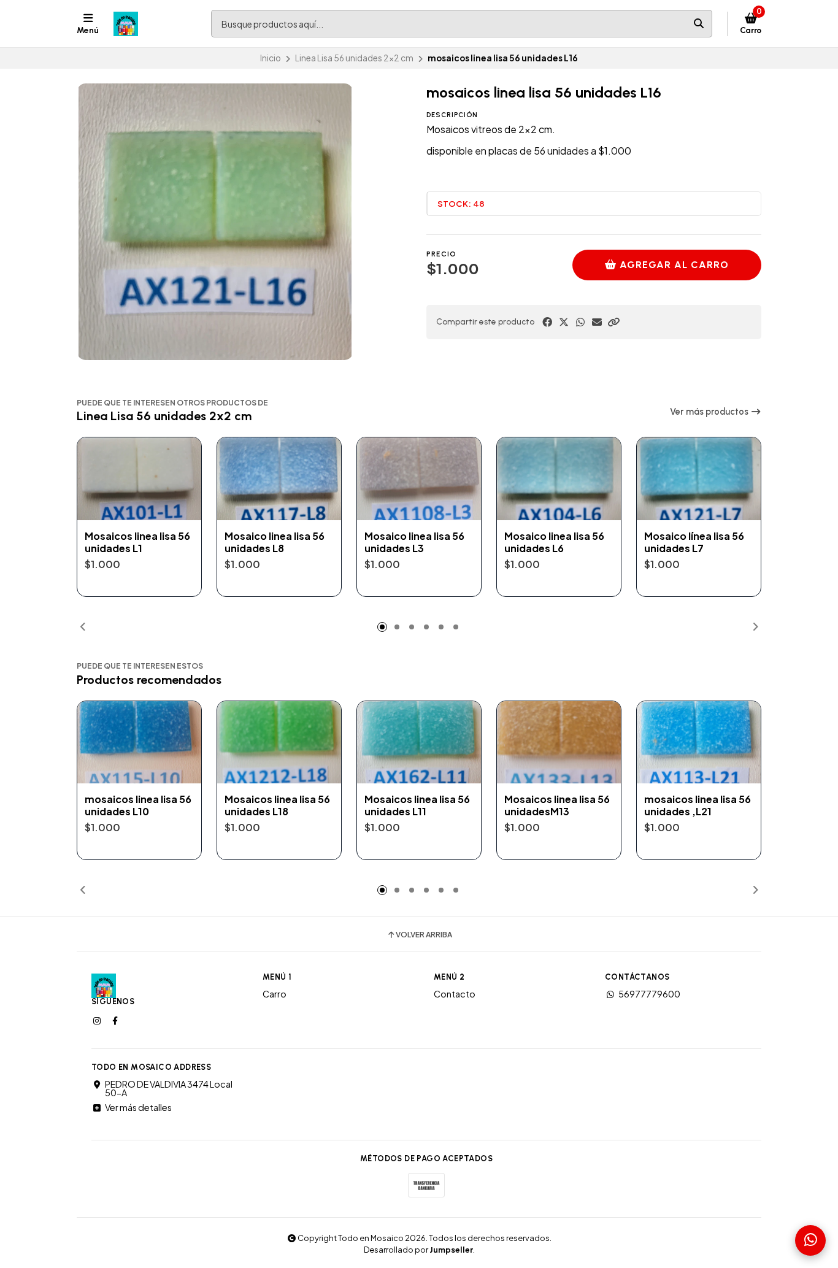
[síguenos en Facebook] (116, 1020)
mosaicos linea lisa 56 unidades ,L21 (697, 805)
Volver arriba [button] (424, 935)
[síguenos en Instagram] (98, 1020)
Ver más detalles (138, 1107)
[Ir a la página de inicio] (125, 24)
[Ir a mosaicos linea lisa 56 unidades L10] (139, 742)
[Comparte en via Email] (597, 322)
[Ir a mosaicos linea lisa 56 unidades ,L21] (699, 742)
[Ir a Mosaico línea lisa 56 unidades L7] (699, 478)
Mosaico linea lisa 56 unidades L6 (554, 542)
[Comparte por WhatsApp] (580, 322)
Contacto (454, 993)
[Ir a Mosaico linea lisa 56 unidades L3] (419, 478)
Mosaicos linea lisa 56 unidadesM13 (557, 805)
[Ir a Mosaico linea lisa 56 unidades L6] (559, 478)
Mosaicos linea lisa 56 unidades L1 (137, 542)
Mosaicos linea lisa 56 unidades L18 (277, 805)
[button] (613, 322)
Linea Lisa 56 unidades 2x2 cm (354, 58)
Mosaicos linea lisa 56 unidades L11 (417, 805)
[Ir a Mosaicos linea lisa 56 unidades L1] (139, 478)
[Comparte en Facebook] (547, 322)
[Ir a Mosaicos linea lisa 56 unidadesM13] (559, 742)
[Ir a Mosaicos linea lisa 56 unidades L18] (279, 742)
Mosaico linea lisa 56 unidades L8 (275, 542)
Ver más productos (710, 411)
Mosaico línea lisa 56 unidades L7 (694, 542)
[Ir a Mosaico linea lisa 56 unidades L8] (279, 478)
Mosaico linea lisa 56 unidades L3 (414, 542)
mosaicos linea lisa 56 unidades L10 (138, 805)
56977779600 (649, 993)
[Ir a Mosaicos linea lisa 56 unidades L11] (419, 742)
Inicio (270, 58)
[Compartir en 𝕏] (564, 322)
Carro (274, 993)
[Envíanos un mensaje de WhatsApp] (810, 1240)
